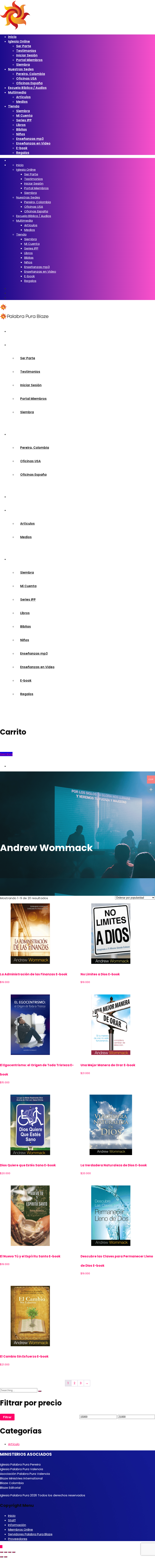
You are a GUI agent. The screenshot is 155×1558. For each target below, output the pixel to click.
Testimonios (26, 51)
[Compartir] (9, 1552)
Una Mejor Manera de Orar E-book (108, 1065)
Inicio (12, 37)
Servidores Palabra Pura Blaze (30, 1534)
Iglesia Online (19, 41)
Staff (12, 1520)
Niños (20, 134)
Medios (22, 102)
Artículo (14, 1444)
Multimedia (17, 92)
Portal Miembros (29, 60)
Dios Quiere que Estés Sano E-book (28, 1165)
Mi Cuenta (24, 115)
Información (17, 1525)
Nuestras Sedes (21, 69)
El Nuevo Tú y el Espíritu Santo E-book (30, 1256)
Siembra (23, 64)
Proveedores (17, 1539)
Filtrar (7, 1417)
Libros (21, 125)
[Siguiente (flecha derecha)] (5, 1556)
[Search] (39, 1391)
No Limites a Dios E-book (100, 974)
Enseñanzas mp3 (30, 139)
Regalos (22, 153)
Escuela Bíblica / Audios (27, 88)
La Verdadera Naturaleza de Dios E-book (114, 1165)
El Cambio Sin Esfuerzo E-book (24, 1356)
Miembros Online (20, 1529)
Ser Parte (23, 46)
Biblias (21, 129)
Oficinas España (29, 83)
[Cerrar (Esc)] (13, 1552)
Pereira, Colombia (30, 74)
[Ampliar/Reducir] (1, 1552)
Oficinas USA (26, 78)
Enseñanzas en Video (33, 143)
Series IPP (24, 120)
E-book (21, 148)
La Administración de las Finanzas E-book (33, 974)
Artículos (23, 97)
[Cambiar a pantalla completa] (5, 1552)
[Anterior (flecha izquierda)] (1, 1556)
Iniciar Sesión (27, 55)
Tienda (13, 106)
